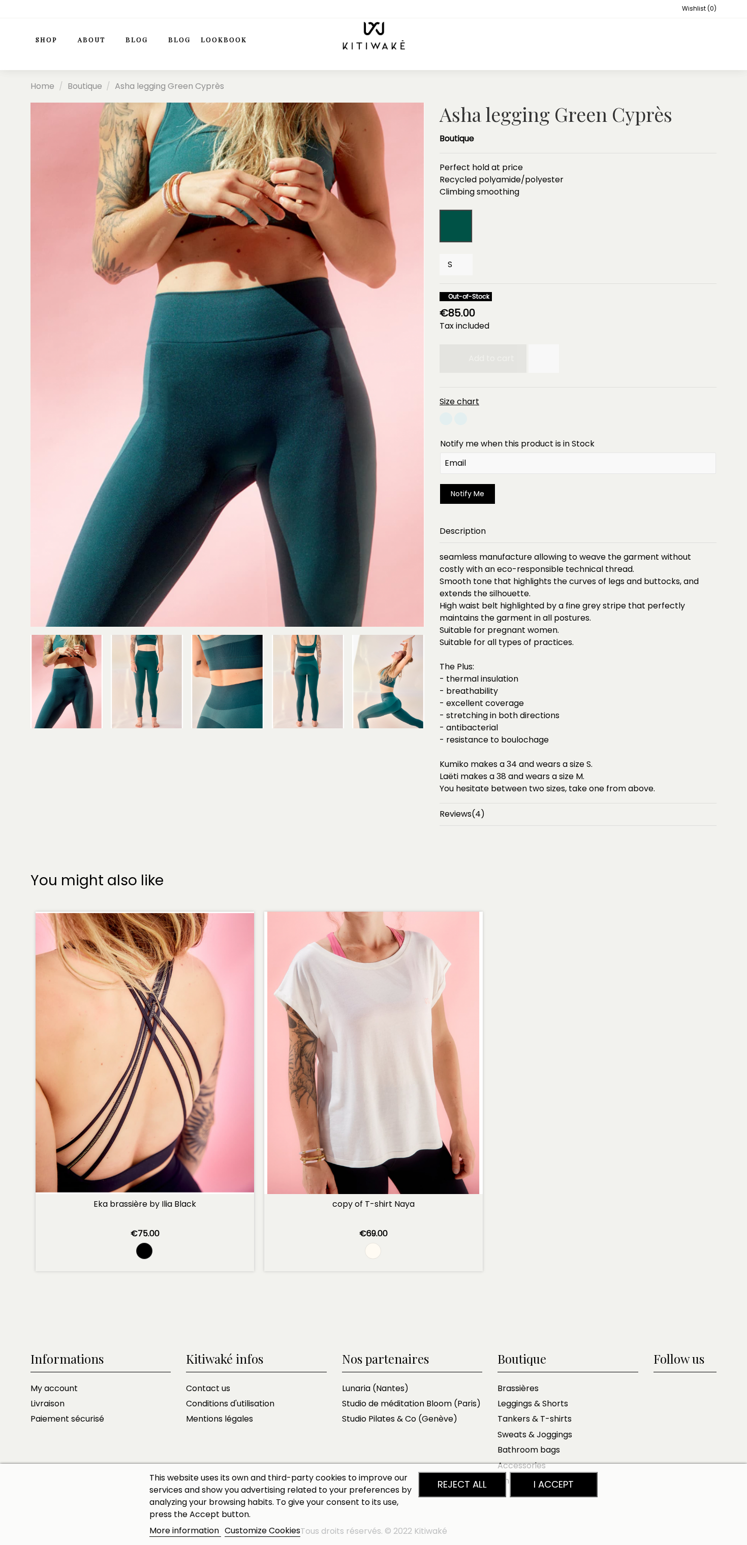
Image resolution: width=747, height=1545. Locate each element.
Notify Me (467, 494)
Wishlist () (698, 8)
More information (185, 1530)
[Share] (446, 421)
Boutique (457, 138)
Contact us (208, 1388)
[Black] (144, 1251)
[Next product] (712, 86)
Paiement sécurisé (67, 1419)
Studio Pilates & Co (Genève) (399, 1419)
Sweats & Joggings (534, 1434)
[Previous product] (700, 86)
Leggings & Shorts (532, 1403)
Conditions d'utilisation (230, 1403)
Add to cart (491, 358)
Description (463, 531)
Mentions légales (219, 1419)
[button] (96, 40)
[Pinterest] (460, 421)
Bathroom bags (528, 1450)
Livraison (47, 1403)
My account (54, 1388)
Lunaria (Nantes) (375, 1388)
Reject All (462, 1484)
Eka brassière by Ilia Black (145, 1204)
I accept (554, 1484)
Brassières (518, 1388)
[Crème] (373, 1251)
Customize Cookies (262, 1530)
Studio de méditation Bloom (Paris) (411, 1403)
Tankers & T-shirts (534, 1419)
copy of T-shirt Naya (373, 1204)
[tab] (578, 531)
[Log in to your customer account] (687, 40)
